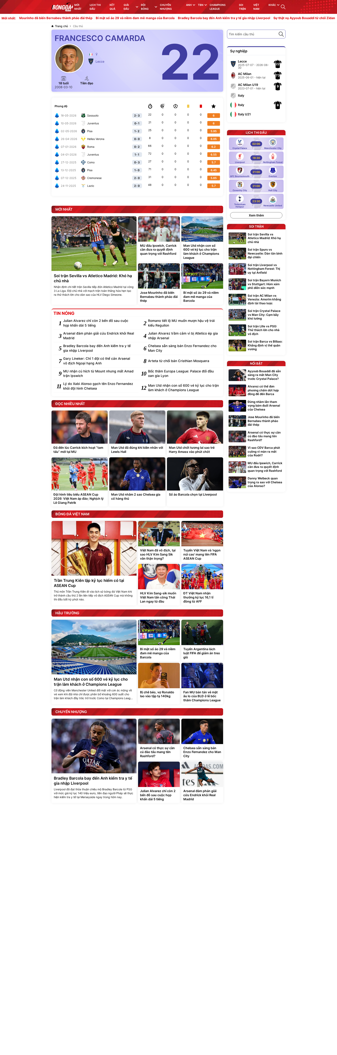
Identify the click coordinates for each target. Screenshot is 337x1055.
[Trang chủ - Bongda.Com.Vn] (62, 7)
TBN (200, 4)
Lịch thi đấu (95, 6)
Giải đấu (126, 6)
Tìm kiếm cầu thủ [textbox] (241, 34)
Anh (189, 4)
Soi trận (242, 6)
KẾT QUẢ (112, 6)
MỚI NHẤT (78, 6)
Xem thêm (256, 215)
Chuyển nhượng (166, 6)
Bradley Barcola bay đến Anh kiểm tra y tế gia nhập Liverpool (190, 18)
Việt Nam (256, 6)
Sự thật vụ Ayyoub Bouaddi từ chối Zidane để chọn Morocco (284, 18)
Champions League (217, 6)
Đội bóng (145, 6)
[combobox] (256, 34)
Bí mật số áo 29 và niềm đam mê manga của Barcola (100, 18)
